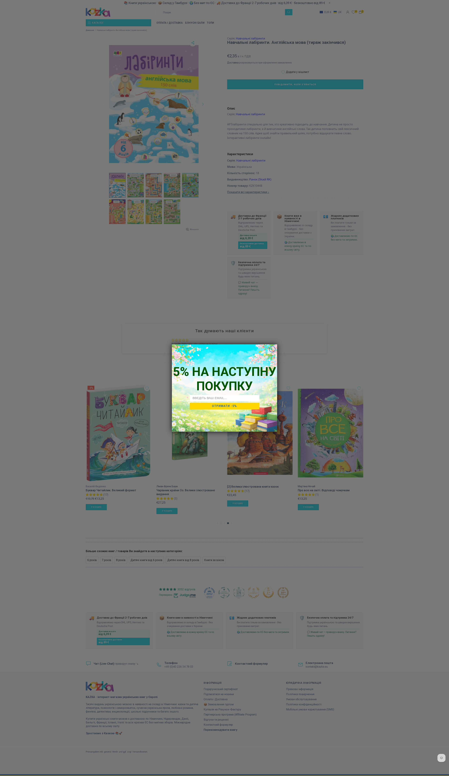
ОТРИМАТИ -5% (224, 406)
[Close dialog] (272, 349)
